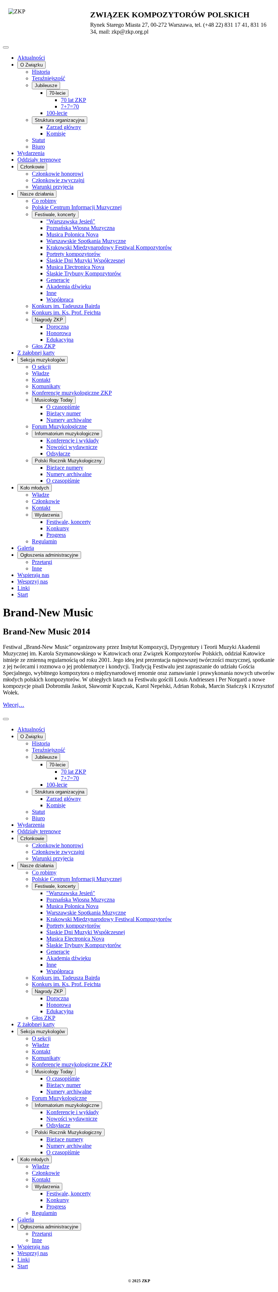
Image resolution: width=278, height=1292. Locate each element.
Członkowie (32, 167)
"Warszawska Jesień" (70, 221)
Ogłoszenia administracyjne (49, 555)
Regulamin (44, 541)
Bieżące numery (64, 468)
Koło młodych (34, 488)
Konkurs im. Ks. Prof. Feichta (66, 312)
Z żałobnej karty (36, 353)
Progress (56, 535)
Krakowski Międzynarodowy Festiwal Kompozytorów (109, 247)
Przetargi (42, 562)
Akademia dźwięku (68, 286)
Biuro (38, 147)
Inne (51, 293)
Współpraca (59, 299)
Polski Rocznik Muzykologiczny (68, 460)
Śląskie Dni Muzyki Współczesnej (85, 260)
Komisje (56, 134)
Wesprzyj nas (32, 581)
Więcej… (13, 705)
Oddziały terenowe (39, 160)
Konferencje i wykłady (72, 440)
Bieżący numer (63, 413)
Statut (38, 140)
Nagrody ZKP (49, 319)
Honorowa (58, 333)
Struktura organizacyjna (59, 120)
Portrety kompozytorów (73, 254)
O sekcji (41, 367)
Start (22, 594)
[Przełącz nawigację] (6, 47)
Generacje (58, 280)
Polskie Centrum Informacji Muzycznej (77, 207)
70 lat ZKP (73, 100)
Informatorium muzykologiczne (67, 433)
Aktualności (31, 58)
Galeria (25, 548)
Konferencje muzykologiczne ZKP (72, 393)
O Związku (31, 65)
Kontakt (41, 380)
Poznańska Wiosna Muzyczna (80, 228)
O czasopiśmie (63, 407)
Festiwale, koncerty (55, 214)
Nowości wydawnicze (71, 447)
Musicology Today (54, 400)
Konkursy (57, 528)
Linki (23, 588)
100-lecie (56, 113)
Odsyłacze (58, 453)
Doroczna (57, 327)
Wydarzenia (31, 153)
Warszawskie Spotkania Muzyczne (86, 241)
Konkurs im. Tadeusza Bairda (66, 306)
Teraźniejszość (48, 78)
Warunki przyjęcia (52, 187)
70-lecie (57, 93)
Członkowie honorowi (57, 174)
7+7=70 (70, 106)
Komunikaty (46, 386)
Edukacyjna (59, 340)
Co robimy (44, 201)
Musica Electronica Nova (75, 267)
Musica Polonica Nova (72, 234)
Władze (40, 373)
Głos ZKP (43, 346)
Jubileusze (46, 85)
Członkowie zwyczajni (58, 180)
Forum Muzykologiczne (59, 426)
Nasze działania (37, 194)
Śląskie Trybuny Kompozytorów (83, 273)
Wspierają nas (33, 575)
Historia (41, 72)
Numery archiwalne (69, 420)
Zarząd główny (63, 127)
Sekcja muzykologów (42, 360)
